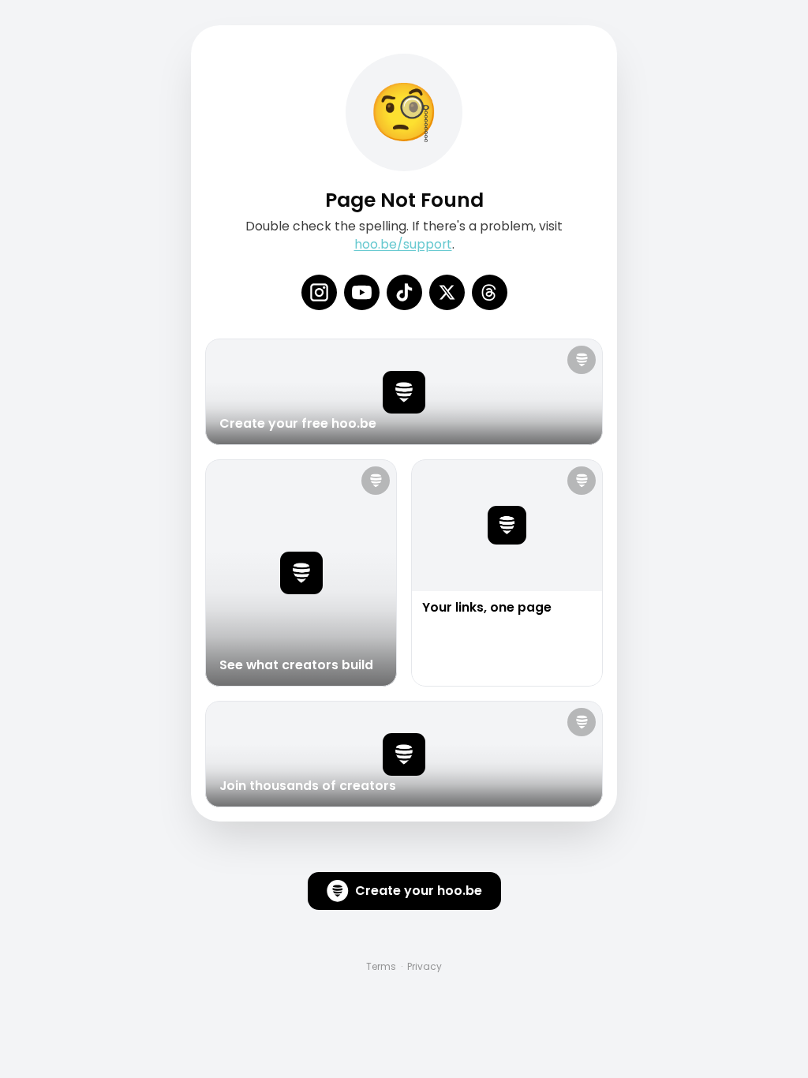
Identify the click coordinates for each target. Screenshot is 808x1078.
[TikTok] (404, 292)
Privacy (424, 966)
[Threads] (489, 292)
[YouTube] (362, 292)
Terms (381, 966)
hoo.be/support (403, 244)
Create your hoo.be (418, 890)
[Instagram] (319, 292)
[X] (447, 292)
